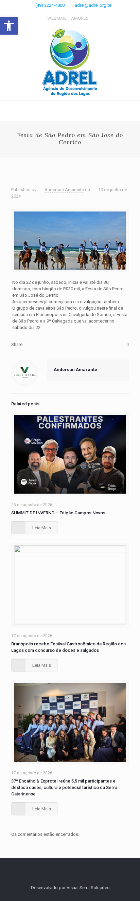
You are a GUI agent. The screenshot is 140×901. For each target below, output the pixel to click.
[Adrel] (70, 63)
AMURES (80, 18)
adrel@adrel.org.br (93, 5)
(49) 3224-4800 (50, 5)
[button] (9, 26)
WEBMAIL (57, 18)
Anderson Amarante (64, 189)
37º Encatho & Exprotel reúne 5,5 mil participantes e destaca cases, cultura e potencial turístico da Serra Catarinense (64, 787)
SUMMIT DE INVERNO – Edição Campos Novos (58, 512)
